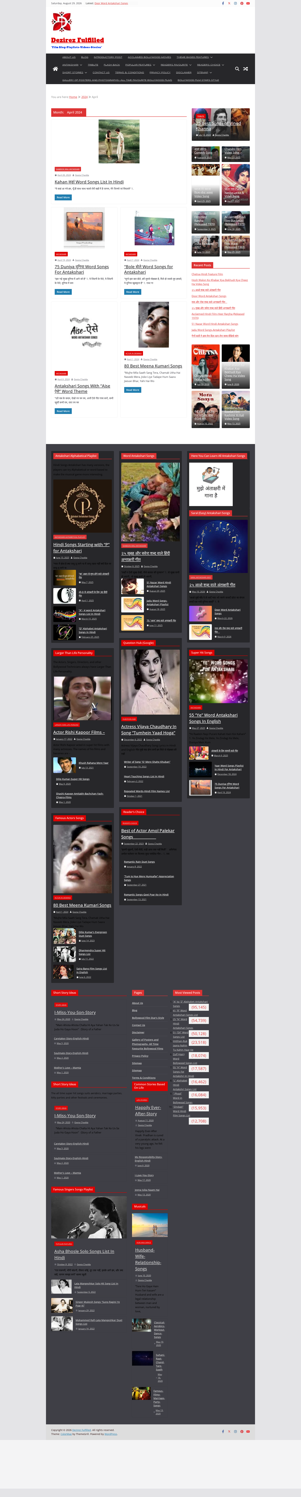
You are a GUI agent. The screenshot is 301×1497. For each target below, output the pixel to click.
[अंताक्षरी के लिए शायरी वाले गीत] (199, 753)
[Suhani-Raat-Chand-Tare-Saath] (142, 1368)
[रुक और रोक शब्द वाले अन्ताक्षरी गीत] (200, 632)
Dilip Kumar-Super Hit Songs (73, 779)
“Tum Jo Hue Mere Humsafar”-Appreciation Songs (149, 878)
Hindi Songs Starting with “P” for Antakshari (81, 548)
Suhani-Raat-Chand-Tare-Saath (160, 1362)
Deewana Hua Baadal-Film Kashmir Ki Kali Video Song (234, 413)
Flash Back (112, 65)
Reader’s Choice (208, 65)
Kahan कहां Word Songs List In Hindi (89, 182)
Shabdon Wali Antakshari (68, 169)
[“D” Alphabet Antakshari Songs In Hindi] (64, 633)
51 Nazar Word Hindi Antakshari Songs (215, 324)
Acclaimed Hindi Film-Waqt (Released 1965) (235, 243)
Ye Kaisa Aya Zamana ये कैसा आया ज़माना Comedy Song (203, 147)
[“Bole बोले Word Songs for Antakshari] (154, 227)
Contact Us (101, 73)
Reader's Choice (130, 823)
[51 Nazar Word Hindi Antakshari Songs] (132, 587)
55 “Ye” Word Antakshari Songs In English (213, 718)
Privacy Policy (160, 73)
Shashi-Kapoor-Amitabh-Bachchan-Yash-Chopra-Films (80, 795)
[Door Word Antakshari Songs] (200, 614)
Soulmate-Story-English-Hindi (71, 1053)
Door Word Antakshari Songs (209, 296)
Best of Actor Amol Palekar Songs (148, 834)
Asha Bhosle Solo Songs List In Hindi (84, 1254)
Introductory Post (108, 57)
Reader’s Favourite (174, 65)
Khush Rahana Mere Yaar (94, 762)
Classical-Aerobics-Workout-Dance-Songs (159, 1330)
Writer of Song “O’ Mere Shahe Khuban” (147, 761)
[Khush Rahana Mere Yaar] (64, 765)
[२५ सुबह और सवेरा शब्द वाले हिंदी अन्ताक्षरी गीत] (150, 502)
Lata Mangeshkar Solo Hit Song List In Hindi (96, 1285)
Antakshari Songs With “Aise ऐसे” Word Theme (82, 388)
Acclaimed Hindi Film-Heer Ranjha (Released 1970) (204, 218)
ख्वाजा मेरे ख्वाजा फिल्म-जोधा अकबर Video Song (203, 192)
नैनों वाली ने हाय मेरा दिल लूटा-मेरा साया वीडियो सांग (215, 335)
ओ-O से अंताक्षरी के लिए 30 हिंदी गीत (93, 593)
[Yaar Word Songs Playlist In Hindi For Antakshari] (200, 770)
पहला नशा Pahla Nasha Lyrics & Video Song (234, 192)
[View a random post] (245, 69)
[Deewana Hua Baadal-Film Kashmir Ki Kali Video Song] (236, 401)
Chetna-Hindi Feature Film (207, 274)
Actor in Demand (134, 353)
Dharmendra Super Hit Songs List (92, 952)
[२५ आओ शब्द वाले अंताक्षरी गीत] (218, 546)
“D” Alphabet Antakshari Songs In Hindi (93, 630)
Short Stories (72, 73)
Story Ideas (61, 1005)
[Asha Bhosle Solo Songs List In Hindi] (89, 1217)
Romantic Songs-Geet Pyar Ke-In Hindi (146, 894)
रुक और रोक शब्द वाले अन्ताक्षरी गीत (209, 302)
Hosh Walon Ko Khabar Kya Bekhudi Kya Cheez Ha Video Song (235, 372)
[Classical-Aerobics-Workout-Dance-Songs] (141, 1334)
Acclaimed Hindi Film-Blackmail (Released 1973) (235, 220)
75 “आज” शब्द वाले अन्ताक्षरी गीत (161, 620)
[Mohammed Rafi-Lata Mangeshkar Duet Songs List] (62, 1324)
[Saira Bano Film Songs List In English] (63, 973)
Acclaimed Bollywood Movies (149, 57)
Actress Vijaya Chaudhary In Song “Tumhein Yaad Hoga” (148, 729)
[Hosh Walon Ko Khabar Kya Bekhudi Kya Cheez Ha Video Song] (236, 353)
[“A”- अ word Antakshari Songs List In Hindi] (64, 614)
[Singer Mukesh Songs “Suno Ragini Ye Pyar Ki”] (62, 1306)
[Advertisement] (104, 1464)
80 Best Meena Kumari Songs (153, 366)
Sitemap (202, 73)
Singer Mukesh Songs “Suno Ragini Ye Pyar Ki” (98, 1303)
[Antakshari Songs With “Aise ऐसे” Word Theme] (84, 335)
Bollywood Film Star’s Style (198, 80)
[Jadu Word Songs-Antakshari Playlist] (132, 605)
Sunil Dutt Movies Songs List (219, 125)
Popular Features (138, 65)
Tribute (93, 65)
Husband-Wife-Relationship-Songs (148, 1259)
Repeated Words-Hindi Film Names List (147, 791)
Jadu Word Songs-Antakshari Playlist (213, 330)
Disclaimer (183, 73)
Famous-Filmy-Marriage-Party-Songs (159, 1398)
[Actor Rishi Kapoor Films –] (82, 698)
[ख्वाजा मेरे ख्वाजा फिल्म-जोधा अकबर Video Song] (206, 170)
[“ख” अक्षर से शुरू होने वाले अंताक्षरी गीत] (64, 578)
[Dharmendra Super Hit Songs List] (64, 954)
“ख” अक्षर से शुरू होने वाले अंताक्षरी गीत (94, 575)
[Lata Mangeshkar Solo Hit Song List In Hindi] (61, 1288)
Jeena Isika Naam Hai (147, 1189)
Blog (84, 57)
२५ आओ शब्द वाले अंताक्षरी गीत (108, 3)
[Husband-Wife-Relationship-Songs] (150, 1225)
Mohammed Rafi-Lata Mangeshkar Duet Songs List (99, 1322)
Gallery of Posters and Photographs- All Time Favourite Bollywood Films (117, 80)
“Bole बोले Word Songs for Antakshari (148, 269)
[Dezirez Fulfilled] (55, 69)
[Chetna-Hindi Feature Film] (206, 366)
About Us (69, 57)
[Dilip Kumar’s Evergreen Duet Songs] (64, 936)
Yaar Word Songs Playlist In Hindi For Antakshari (229, 767)
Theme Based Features (193, 57)
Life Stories (142, 1100)
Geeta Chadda (82, 175)
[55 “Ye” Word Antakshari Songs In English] (218, 681)
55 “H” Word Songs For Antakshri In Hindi (183, 1072)
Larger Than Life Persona (66, 724)
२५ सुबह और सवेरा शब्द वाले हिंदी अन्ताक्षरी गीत (213, 308)
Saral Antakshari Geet (201, 577)
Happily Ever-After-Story (148, 1110)
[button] (211, 57)
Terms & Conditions (129, 73)
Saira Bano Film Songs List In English (91, 970)
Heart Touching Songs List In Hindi (144, 776)
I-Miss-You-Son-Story (75, 1012)
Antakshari (70, 65)
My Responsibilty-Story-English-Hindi (148, 1158)
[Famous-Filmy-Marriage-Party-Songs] (141, 1402)
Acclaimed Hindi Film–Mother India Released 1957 (204, 242)
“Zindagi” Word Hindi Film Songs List (181, 1111)
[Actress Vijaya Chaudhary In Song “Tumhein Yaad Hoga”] (150, 682)
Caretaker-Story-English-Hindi (71, 1038)
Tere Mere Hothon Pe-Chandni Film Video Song (233, 147)
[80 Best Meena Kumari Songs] (154, 325)
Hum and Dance (144, 1242)
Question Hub (129, 719)
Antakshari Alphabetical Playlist (70, 537)
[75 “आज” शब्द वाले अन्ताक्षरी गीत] (132, 623)
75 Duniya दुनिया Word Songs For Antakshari (82, 269)
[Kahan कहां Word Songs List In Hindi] (119, 141)
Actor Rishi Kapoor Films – (79, 732)
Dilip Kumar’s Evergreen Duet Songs (93, 933)
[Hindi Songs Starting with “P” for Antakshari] (82, 506)
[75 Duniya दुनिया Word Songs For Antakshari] (84, 227)
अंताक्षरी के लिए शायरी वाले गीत (224, 750)
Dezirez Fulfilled (77, 40)
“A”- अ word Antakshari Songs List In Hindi (92, 612)
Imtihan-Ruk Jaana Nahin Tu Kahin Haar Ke (183, 1045)
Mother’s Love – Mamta (67, 1067)
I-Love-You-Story (144, 1175)
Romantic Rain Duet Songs (139, 861)
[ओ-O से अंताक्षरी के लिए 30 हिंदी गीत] (64, 596)
